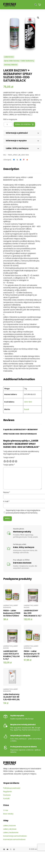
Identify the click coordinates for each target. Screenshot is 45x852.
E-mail (6, 501)
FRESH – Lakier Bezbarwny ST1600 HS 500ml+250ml (11, 613)
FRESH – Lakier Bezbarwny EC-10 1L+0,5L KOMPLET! (32, 654)
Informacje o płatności (17, 133)
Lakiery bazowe (9, 825)
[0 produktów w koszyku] (39, 4)
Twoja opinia (9, 465)
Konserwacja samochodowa (14, 836)
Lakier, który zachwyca (17, 148)
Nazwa (6, 492)
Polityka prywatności (11, 788)
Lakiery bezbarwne (10, 606)
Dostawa (7, 795)
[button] (38, 18)
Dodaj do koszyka (22, 124)
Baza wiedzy (8, 814)
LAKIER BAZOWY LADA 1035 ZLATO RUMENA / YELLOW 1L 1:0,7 (11, 655)
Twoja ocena (9, 457)
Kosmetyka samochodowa (14, 839)
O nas (5, 810)
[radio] (4, 461)
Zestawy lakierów (10, 65)
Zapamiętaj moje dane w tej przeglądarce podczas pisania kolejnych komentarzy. (23, 511)
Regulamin (7, 791)
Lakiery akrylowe (9, 829)
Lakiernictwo (9, 57)
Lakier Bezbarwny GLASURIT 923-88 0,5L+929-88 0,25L (11, 697)
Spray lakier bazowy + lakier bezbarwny (19, 61)
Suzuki (26, 409)
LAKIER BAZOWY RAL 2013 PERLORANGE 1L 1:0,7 (32, 613)
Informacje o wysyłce (16, 140)
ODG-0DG (28, 402)
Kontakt (6, 798)
